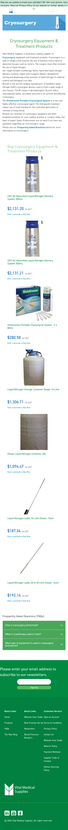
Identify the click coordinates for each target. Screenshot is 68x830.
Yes (66, 5)
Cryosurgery (9, 57)
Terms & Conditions (53, 723)
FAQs (6, 728)
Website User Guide (33, 717)
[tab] (34, 625)
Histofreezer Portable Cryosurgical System (28, 100)
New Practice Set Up (33, 723)
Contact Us (49, 734)
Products (8, 723)
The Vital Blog (10, 734)
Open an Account (51, 717)
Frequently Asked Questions (31, 127)
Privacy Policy (50, 728)
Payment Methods (52, 752)
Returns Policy (50, 746)
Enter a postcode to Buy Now (18, 214)
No (34, 9)
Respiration (29, 728)
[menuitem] (34, 813)
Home (7, 717)
